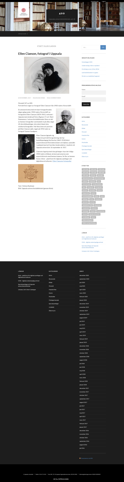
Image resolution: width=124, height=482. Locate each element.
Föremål (84, 132)
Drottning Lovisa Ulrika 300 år (90, 69)
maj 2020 (82, 286)
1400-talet (93, 169)
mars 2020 (83, 293)
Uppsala (85, 214)
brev (99, 181)
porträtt (92, 202)
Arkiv (83, 121)
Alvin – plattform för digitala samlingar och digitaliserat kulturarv (93, 238)
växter (93, 217)
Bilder (83, 128)
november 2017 (84, 392)
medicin (96, 196)
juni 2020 (82, 282)
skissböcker (97, 205)
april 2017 (82, 416)
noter (91, 199)
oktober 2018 (84, 353)
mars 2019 (83, 335)
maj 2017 (82, 413)
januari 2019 (83, 342)
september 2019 (84, 314)
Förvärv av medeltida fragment (91, 76)
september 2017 (84, 399)
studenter (94, 208)
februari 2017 (84, 423)
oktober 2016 (84, 437)
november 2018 (84, 349)
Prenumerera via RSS (87, 458)
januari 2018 (83, 384)
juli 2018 (82, 363)
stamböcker (86, 208)
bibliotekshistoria (87, 178)
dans (84, 187)
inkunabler (92, 190)
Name (83, 89)
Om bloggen (22, 34)
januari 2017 (83, 427)
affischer (93, 175)
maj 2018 (82, 370)
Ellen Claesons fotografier (62, 161)
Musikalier (85, 142)
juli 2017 (82, 406)
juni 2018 (82, 367)
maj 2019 (82, 328)
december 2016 (84, 430)
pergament (98, 199)
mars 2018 (83, 377)
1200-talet (85, 169)
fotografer (90, 187)
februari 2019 (84, 339)
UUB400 (84, 153)
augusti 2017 (83, 402)
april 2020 (82, 289)
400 (62, 13)
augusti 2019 (83, 317)
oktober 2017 (84, 395)
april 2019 (82, 332)
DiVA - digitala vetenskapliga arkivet (92, 242)
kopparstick (86, 193)
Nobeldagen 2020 (87, 62)
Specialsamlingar (87, 149)
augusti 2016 (83, 444)
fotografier (99, 187)
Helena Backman (39, 98)
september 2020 (84, 279)
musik (102, 196)
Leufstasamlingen (87, 196)
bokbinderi (92, 181)
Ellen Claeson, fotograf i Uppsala (40, 53)
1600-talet (85, 172)
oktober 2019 (84, 310)
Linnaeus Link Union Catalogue (90, 251)
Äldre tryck (85, 156)
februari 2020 (84, 296)
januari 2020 (83, 300)
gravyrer (85, 190)
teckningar (85, 211)
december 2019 (84, 303)
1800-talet (101, 172)
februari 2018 (84, 381)
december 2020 (84, 275)
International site (94, 1)
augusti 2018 (83, 360)
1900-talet (85, 175)
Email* (84, 96)
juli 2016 (82, 448)
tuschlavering (100, 211)
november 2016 (84, 434)
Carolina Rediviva (97, 184)
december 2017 (84, 388)
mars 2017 (83, 420)
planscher (85, 202)
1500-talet (101, 169)
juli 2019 (82, 321)
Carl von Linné (86, 184)
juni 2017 (82, 409)
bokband (85, 181)
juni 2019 (82, 325)
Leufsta (93, 193)
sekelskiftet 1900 (87, 205)
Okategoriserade (87, 146)
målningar (85, 199)
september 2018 (84, 356)
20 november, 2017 (24, 98)
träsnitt (93, 211)
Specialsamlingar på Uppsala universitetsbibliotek (90, 246)
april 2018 (82, 374)
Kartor (84, 139)
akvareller (100, 175)
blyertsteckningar (99, 178)
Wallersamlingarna (87, 220)
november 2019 (84, 307)
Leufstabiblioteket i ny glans (90, 72)
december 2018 (84, 346)
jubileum (99, 190)
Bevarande (85, 125)
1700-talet (93, 172)
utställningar (86, 217)
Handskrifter (85, 135)
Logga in (104, 1)
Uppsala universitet (94, 214)
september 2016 (84, 441)
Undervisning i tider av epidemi (91, 65)
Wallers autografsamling (89, 223)
